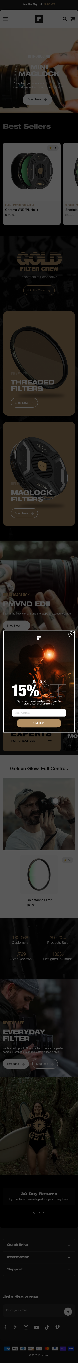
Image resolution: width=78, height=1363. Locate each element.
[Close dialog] (71, 634)
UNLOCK (39, 723)
